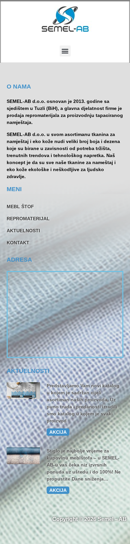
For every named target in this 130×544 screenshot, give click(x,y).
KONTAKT (18, 242)
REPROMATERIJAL (28, 218)
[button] (65, 50)
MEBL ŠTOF (20, 206)
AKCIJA (58, 432)
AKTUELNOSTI (23, 230)
